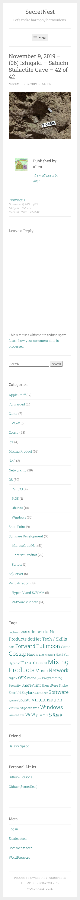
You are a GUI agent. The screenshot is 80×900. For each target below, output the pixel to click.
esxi (12, 647)
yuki (39, 715)
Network (59, 670)
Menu (42, 37)
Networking (17, 470)
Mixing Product (20, 451)
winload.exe (17, 715)
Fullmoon (48, 645)
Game (13, 413)
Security (15, 685)
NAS (12, 460)
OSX (22, 677)
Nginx (13, 678)
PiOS (15, 498)
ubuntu (25, 700)
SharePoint (17, 526)
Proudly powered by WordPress (40, 877)
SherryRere (50, 685)
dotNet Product (26, 555)
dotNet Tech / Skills (47, 639)
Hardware (35, 654)
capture (14, 632)
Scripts (17, 564)
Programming (52, 678)
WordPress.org (19, 857)
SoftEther (41, 693)
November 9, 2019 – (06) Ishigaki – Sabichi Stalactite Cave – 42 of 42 (24, 206)
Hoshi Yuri (62, 654)
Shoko (63, 685)
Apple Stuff (17, 395)
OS (11, 479)
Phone (31, 678)
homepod (50, 654)
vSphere (26, 708)
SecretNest (40, 11)
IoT (11, 442)
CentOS (17, 489)
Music (41, 670)
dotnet (36, 631)
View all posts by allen (45, 178)
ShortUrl (15, 693)
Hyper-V (14, 663)
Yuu (45, 715)
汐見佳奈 (56, 714)
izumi (31, 662)
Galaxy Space (19, 746)
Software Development (26, 536)
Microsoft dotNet (24, 545)
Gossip (14, 432)
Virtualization (19, 583)
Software (59, 692)
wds (36, 708)
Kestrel (42, 663)
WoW (16, 423)
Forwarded (17, 404)
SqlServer (16, 574)
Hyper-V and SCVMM (28, 592)
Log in (13, 829)
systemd (13, 700)
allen (46, 84)
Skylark (28, 692)
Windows (19, 517)
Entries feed (18, 838)
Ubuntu (17, 508)
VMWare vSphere (25, 602)
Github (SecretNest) (23, 786)
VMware (14, 708)
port (39, 678)
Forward (25, 646)
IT (22, 662)
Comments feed (21, 848)
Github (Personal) (22, 777)
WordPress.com (39, 888)
